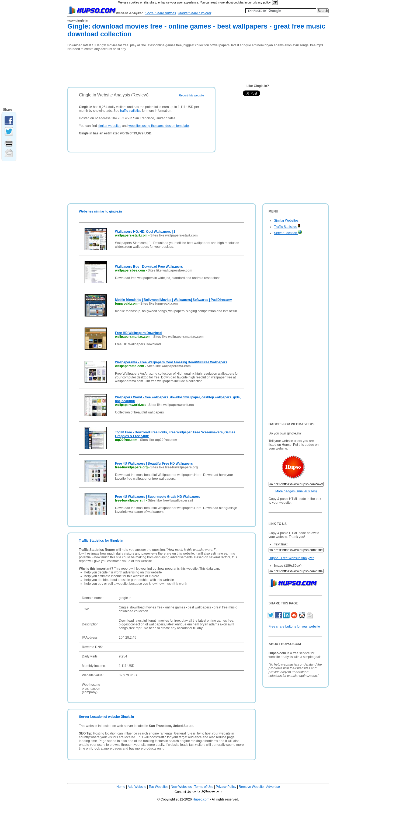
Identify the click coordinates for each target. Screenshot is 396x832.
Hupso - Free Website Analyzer (291, 558)
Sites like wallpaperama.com (169, 366)
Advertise (273, 787)
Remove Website (251, 787)
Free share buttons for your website (294, 626)
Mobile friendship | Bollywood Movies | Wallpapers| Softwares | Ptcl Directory (173, 300)
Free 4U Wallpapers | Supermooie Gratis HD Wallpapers (157, 497)
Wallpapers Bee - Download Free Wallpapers (149, 267)
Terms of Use (203, 787)
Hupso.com (201, 799)
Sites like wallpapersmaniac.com (178, 337)
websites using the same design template (158, 126)
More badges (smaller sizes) (296, 491)
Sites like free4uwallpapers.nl (170, 500)
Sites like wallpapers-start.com (174, 235)
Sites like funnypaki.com (159, 303)
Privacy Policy (226, 787)
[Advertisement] (165, 67)
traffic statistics (130, 111)
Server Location (286, 233)
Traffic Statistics (285, 227)
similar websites (109, 126)
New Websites (181, 787)
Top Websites (158, 787)
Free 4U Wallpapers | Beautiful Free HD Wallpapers (154, 463)
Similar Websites (286, 220)
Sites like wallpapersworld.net (171, 405)
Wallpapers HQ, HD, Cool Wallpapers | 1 (145, 232)
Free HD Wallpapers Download (138, 333)
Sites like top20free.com (158, 440)
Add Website (137, 787)
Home (120, 787)
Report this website (191, 95)
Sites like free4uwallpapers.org (174, 467)
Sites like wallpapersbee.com (170, 270)
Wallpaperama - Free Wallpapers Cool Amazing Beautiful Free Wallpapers (171, 362)
